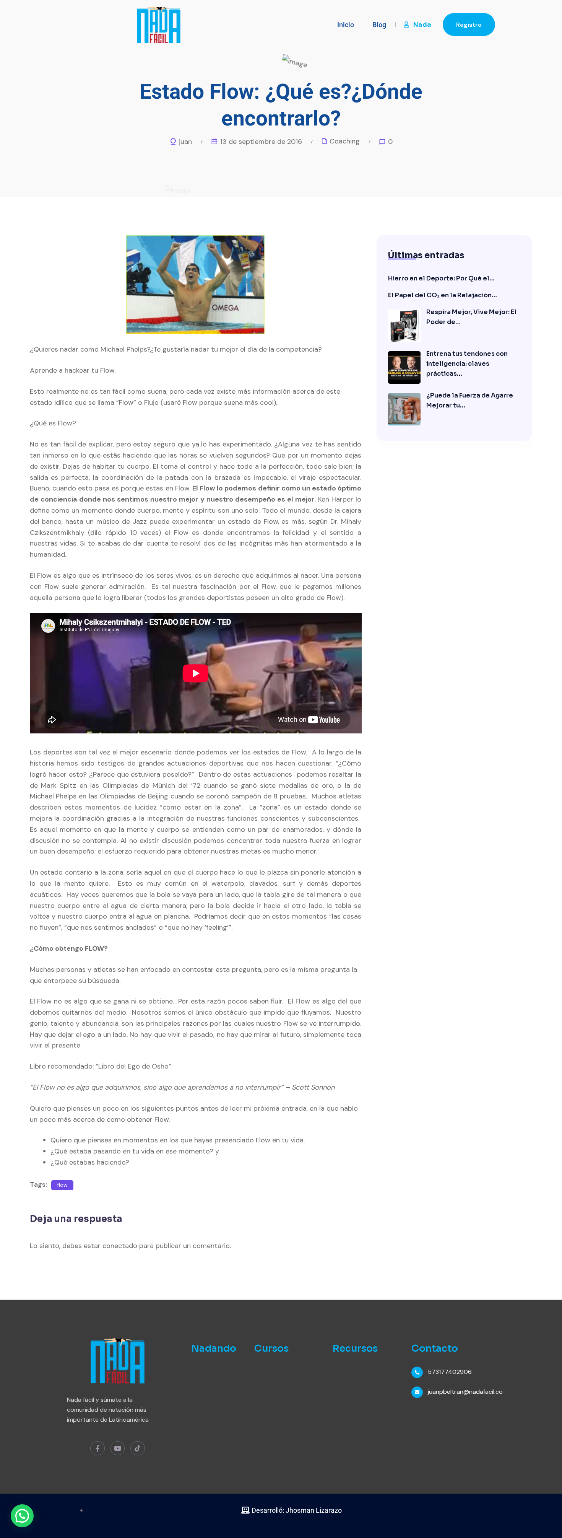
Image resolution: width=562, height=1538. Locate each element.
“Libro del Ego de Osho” (133, 1066)
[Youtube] (117, 1448)
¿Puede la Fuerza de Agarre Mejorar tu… (469, 400)
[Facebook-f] (97, 1448)
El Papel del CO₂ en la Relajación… (442, 295)
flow (62, 1184)
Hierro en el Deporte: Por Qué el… (441, 278)
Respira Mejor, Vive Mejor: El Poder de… (471, 317)
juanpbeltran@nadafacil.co (465, 1392)
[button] (22, 1515)
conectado (119, 1245)
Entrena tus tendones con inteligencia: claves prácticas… (467, 364)
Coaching (345, 141)
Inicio (345, 25)
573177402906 (450, 1372)
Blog (379, 25)
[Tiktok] (137, 1448)
